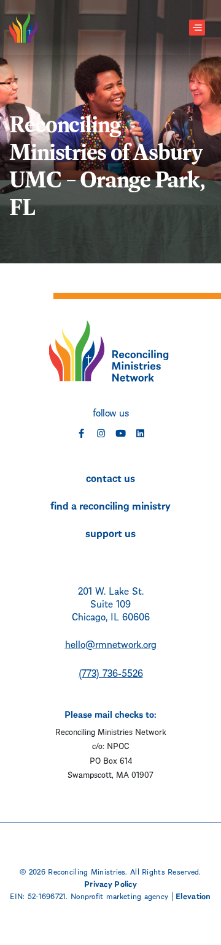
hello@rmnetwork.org (111, 643)
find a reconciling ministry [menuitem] (110, 504)
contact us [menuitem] (110, 477)
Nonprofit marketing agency (119, 895)
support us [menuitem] (110, 532)
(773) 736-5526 (111, 672)
